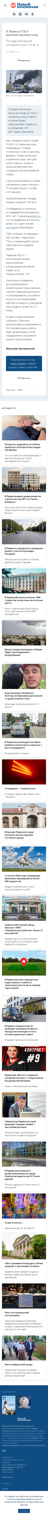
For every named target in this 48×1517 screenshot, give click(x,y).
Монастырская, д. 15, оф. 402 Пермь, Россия (12, 1468)
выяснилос (33, 216)
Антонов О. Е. (22, 1465)
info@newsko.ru (7, 1477)
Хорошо (24, 1511)
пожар (20, 390)
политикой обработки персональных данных (24, 1503)
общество (10, 390)
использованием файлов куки (24, 1499)
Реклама (5, 1489)
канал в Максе (18, 363)
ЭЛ (37, 1438)
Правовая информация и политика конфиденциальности (23, 1445)
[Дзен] (14, 14)
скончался (11, 227)
